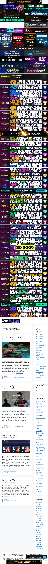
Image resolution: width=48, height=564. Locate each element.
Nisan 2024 (38, 530)
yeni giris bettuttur (38, 490)
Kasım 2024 (39, 516)
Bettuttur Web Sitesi (39, 467)
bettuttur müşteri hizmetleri (40, 447)
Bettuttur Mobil (9, 435)
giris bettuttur (40, 480)
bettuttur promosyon (39, 452)
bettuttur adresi (38, 403)
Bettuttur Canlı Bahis (39, 413)
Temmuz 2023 (39, 548)
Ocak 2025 (38, 512)
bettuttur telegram (38, 456)
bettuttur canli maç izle (39, 412)
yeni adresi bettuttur (40, 487)
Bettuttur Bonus (39, 407)
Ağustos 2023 (39, 546)
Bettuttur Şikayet (39, 473)
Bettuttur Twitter (39, 464)
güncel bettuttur (38, 481)
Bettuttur (5, 376)
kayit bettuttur (39, 483)
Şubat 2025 (38, 510)
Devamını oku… (19, 373)
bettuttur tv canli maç (39, 459)
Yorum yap (6, 378)
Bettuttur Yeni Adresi (40, 469)
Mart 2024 (38, 532)
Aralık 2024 (38, 514)
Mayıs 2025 (38, 508)
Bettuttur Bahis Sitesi (39, 406)
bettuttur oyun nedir (14, 426)
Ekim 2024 (38, 518)
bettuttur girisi (39, 421)
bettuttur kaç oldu (39, 444)
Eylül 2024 (38, 520)
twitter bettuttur (39, 486)
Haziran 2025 (39, 506)
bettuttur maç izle (38, 445)
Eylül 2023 (38, 544)
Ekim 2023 (38, 542)
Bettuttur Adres (40, 401)
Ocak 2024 (38, 536)
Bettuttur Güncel (10, 480)
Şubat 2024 (39, 534)
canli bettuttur (39, 475)
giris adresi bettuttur (40, 478)
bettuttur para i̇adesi (22, 377)
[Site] (24, 81)
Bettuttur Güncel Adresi (39, 439)
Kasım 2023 (39, 540)
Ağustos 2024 (39, 522)
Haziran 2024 (39, 526)
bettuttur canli (38, 409)
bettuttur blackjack (13, 377)
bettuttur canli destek (40, 410)
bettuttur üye (20, 426)
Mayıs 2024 (38, 528)
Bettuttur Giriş (39, 336)
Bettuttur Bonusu (40, 345)
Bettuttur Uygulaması (39, 465)
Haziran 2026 (39, 502)
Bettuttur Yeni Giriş (39, 472)
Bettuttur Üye (8, 386)
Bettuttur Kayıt (40, 442)
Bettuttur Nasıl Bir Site (40, 448)
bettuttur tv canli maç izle (40, 461)
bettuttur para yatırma (40, 450)
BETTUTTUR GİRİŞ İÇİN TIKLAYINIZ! (24, 48)
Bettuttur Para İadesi (12, 337)
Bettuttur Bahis (6, 377)
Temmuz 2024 (39, 524)
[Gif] (24, 133)
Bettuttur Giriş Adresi (40, 432)
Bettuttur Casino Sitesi (40, 417)
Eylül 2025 (38, 504)
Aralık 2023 (38, 538)
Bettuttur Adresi (39, 334)
